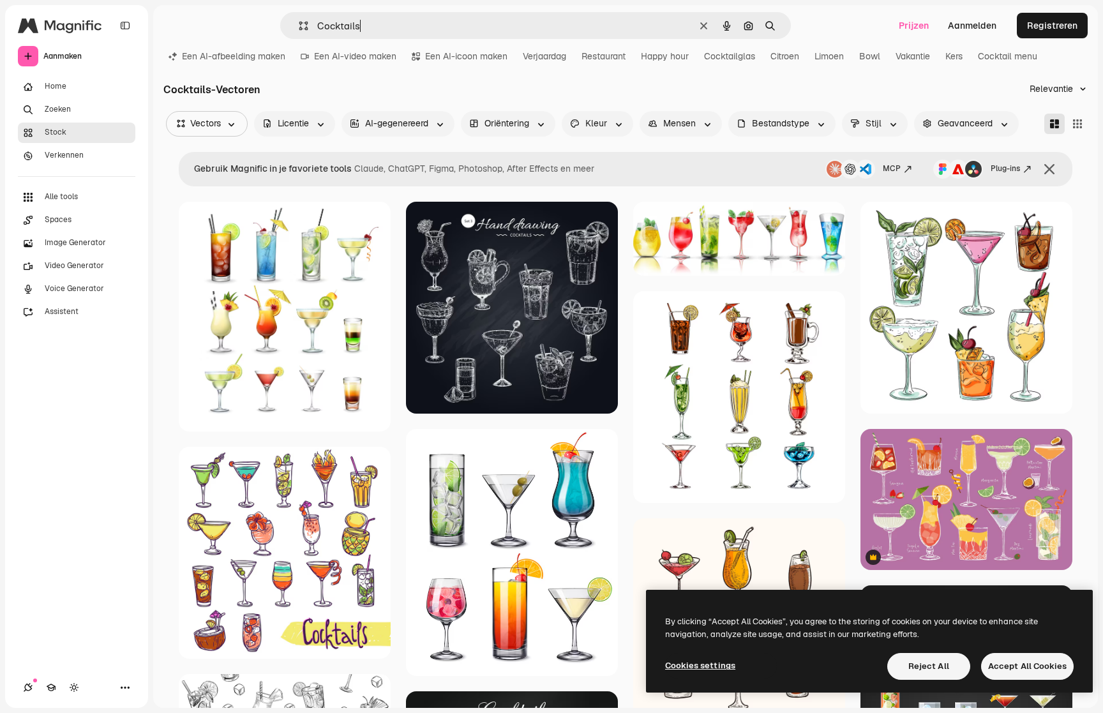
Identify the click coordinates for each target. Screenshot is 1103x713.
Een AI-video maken (355, 56)
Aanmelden (972, 25)
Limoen (829, 56)
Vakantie (913, 56)
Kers (954, 56)
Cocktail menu (1007, 56)
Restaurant (604, 56)
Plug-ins (1005, 168)
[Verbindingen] (28, 687)
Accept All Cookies (1027, 666)
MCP (892, 168)
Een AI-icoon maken (466, 56)
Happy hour (665, 56)
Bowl (869, 56)
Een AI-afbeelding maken (233, 56)
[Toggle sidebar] (125, 25)
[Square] (1077, 124)
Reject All (928, 666)
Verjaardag (544, 56)
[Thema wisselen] (74, 687)
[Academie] (51, 687)
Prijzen (914, 25)
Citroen (784, 56)
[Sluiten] (1049, 169)
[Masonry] (1054, 124)
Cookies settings (700, 665)
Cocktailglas (729, 56)
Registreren (1052, 25)
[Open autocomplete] (298, 26)
